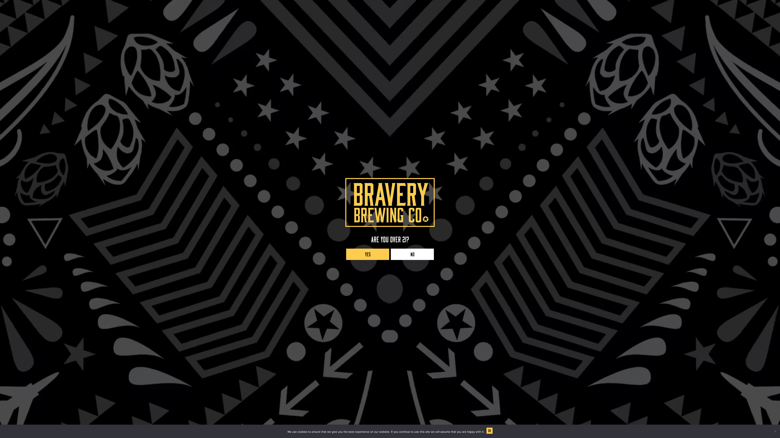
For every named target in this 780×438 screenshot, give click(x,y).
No (412, 253)
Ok (489, 430)
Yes (367, 253)
